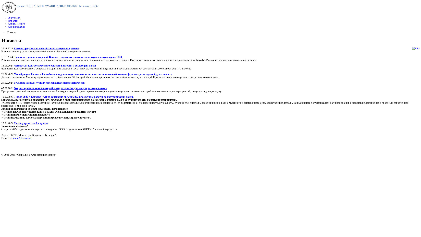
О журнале (14, 17)
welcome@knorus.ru (20, 138)
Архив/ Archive (16, 23)
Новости (13, 20)
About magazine (16, 26)
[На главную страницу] (9, 12)
